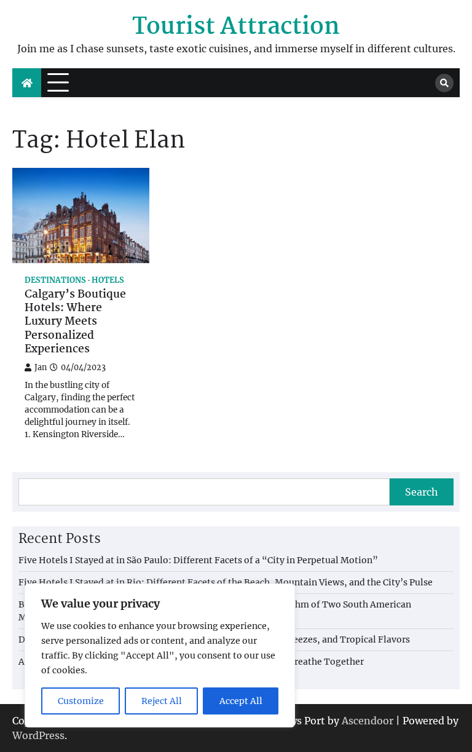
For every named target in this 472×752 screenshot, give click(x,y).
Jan (40, 367)
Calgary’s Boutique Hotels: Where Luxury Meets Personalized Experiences (75, 322)
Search (421, 492)
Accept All (240, 700)
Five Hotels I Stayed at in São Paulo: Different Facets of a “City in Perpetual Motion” (198, 560)
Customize (81, 700)
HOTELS (108, 280)
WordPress (38, 735)
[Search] (444, 83)
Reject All (161, 700)
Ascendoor (367, 720)
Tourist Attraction (236, 27)
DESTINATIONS (55, 280)
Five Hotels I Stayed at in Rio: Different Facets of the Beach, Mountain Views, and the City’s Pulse (225, 582)
